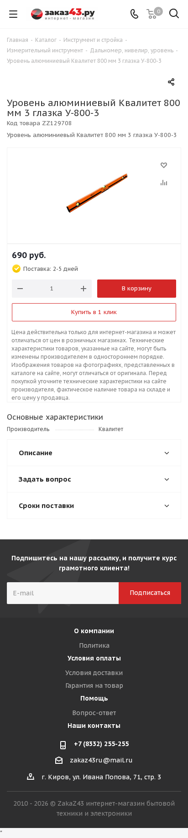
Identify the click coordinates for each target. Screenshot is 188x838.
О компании (94, 631)
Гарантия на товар (94, 685)
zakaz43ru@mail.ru (101, 760)
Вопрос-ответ (94, 713)
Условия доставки (94, 673)
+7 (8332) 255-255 (101, 744)
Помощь (94, 698)
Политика (94, 645)
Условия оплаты (94, 658)
